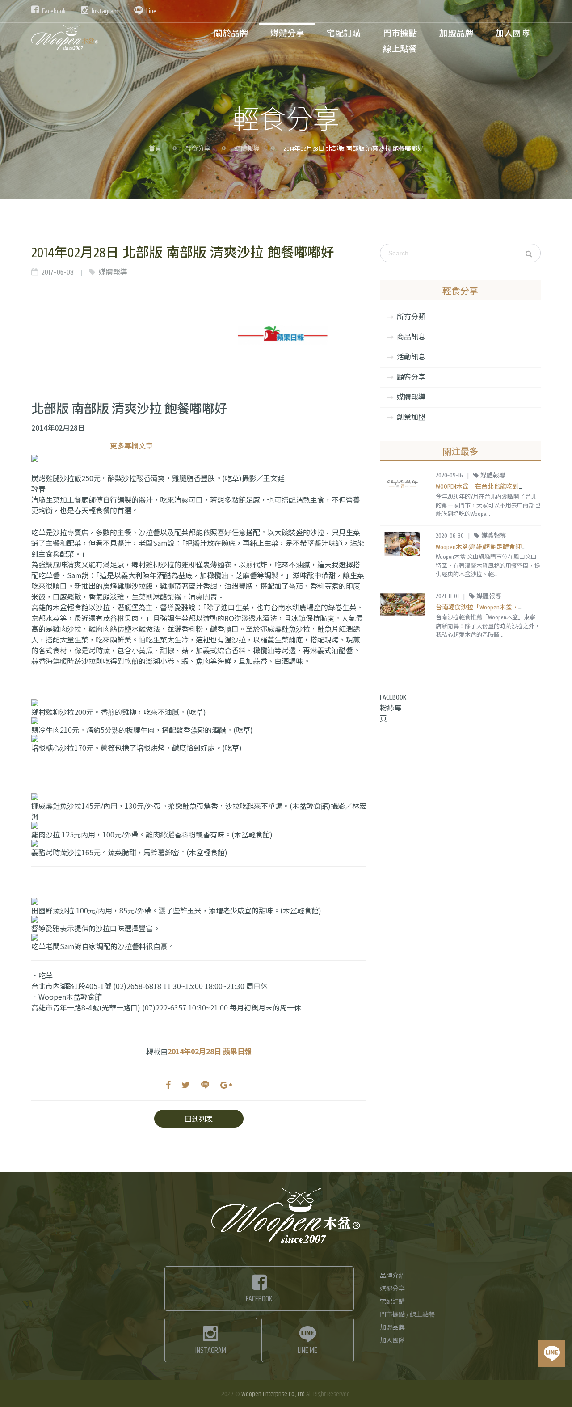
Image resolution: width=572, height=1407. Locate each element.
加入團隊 (392, 1341)
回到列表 (199, 1118)
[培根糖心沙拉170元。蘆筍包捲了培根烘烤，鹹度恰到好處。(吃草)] (198, 738)
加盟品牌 (392, 1328)
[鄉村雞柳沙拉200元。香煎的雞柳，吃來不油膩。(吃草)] (198, 702)
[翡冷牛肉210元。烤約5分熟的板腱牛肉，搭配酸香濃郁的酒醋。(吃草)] (198, 720)
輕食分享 (197, 149)
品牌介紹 (392, 1276)
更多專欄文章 (131, 445)
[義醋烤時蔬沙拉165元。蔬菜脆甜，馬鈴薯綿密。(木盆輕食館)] (198, 843)
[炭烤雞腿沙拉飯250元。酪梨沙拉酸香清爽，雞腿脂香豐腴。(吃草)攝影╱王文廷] (198, 458)
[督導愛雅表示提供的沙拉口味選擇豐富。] (198, 919)
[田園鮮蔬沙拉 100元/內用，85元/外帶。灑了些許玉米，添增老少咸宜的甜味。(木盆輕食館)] (198, 901)
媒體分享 (392, 1289)
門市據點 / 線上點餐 (407, 1315)
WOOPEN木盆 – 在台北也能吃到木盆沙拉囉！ (496, 486)
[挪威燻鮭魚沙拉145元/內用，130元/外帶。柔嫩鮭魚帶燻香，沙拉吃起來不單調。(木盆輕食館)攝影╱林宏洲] (198, 796)
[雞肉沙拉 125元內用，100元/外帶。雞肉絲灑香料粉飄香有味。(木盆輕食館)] (198, 825)
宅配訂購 (392, 1302)
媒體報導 (247, 149)
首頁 (155, 149)
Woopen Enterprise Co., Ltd (273, 1394)
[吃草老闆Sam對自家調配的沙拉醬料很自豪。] (198, 937)
